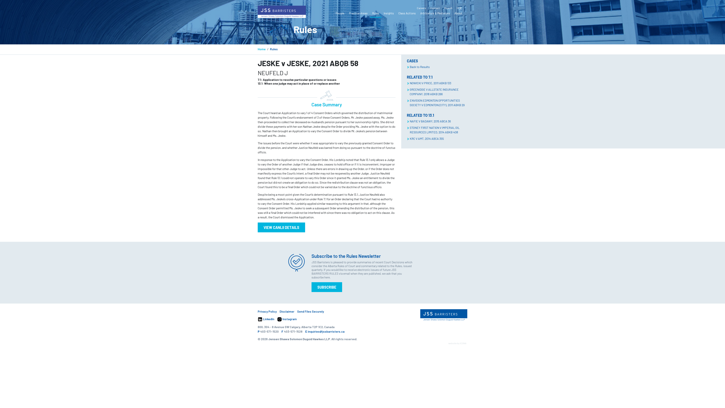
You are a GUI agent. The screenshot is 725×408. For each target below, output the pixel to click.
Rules (375, 13)
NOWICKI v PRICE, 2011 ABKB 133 (430, 83)
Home (262, 49)
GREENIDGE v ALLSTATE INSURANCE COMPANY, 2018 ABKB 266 (434, 92)
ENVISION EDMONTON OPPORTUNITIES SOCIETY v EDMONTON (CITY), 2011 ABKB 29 (437, 103)
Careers (421, 8)
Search (448, 8)
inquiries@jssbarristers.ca (326, 331)
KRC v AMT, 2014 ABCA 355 (427, 138)
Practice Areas (358, 13)
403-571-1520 (269, 331)
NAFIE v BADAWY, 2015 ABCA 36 (430, 121)
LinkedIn (268, 319)
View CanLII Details (281, 227)
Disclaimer (287, 311)
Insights (389, 13)
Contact (435, 8)
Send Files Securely (310, 311)
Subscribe (326, 287)
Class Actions (407, 13)
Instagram (289, 319)
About (458, 13)
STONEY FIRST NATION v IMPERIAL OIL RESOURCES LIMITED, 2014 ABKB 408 (435, 130)
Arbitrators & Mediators (435, 13)
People (340, 13)
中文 (459, 8)
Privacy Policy (267, 311)
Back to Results (420, 67)
